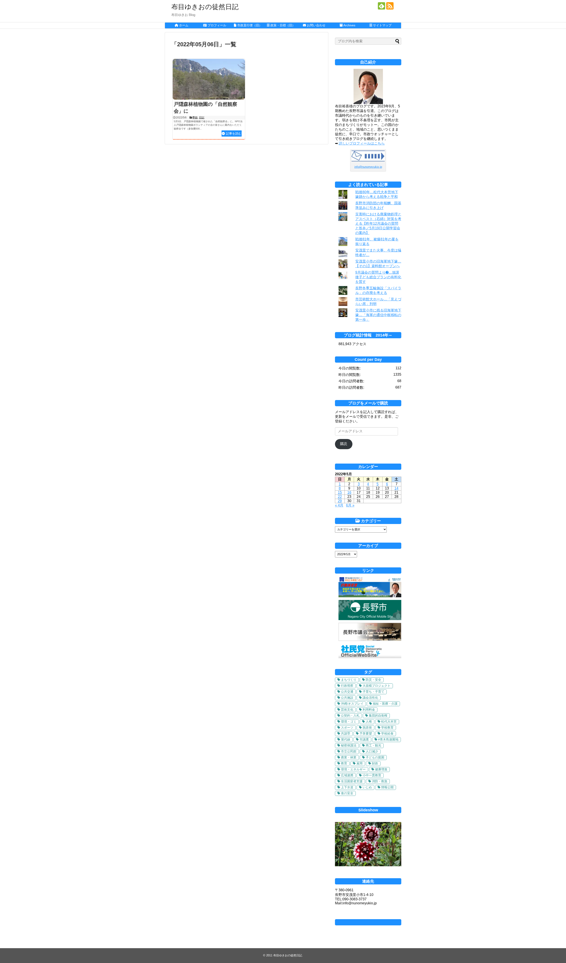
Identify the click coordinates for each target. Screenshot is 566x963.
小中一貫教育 (372, 775)
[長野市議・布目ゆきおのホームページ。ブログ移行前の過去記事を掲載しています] (369, 596)
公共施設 (347, 697)
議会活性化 (370, 697)
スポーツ (347, 727)
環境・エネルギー (353, 769)
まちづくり (348, 679)
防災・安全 (373, 679)
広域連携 (347, 775)
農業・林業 (348, 757)
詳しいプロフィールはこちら (362, 143)
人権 (369, 721)
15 (340, 492)
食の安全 (347, 793)
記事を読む (233, 133)
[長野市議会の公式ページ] (369, 640)
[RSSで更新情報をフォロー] (390, 6)
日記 (201, 117)
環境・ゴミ (348, 721)
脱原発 (367, 727)
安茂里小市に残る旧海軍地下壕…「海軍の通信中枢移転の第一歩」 (378, 314)
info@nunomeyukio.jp (368, 166)
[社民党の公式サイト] (369, 657)
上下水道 (347, 787)
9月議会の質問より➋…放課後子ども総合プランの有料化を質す (378, 277)
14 (396, 488)
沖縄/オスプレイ (352, 703)
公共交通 (347, 691)
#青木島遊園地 (388, 739)
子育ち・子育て (373, 691)
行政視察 (347, 685)
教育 (344, 763)
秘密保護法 (348, 745)
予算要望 (365, 733)
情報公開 (387, 787)
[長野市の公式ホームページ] (369, 619)
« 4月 (339, 505)
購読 (343, 444)
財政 (375, 763)
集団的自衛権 (378, 715)
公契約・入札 (350, 715)
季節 (195, 117)
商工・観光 (373, 745)
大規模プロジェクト (376, 685)
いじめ (367, 787)
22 (340, 497)
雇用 (359, 763)
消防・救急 (379, 781)
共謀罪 (345, 733)
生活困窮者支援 (352, 781)
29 (340, 501)
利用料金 (369, 709)
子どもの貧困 (375, 757)
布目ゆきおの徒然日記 (205, 6)
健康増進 (381, 769)
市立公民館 (348, 751)
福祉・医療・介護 (385, 703)
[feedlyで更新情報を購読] (381, 6)
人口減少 (372, 751)
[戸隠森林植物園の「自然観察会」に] (209, 79)
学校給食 (387, 733)
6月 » (350, 505)
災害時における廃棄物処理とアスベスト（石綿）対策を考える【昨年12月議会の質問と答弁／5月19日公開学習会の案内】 (378, 223)
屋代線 (345, 739)
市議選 (364, 739)
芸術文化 (347, 709)
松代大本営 (389, 721)
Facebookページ (368, 922)
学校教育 (387, 727)
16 (349, 492)
